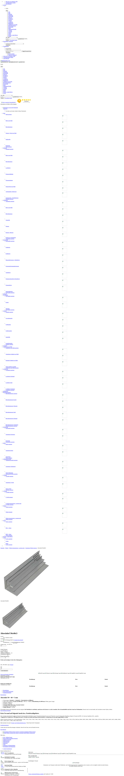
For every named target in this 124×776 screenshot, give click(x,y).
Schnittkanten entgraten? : (6, 654)
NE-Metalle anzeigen (10, 296)
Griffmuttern (8, 324)
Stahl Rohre (8, 456)
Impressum (5, 743)
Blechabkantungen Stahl (11, 412)
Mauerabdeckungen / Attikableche (13, 260)
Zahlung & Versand (7, 739)
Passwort (7, 51)
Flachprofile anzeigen (10, 428)
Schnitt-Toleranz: (4, 649)
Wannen (7, 226)
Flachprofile (10, 27)
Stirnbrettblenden (9, 291)
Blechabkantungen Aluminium (12, 424)
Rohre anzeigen (9, 444)
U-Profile (10, 31)
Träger (9, 34)
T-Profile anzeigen (9, 476)
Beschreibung (6, 690)
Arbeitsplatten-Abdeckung (11, 191)
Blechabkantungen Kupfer (11, 399)
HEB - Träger (8, 534)
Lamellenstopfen (9, 343)
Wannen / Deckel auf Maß (11, 133)
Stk (1, 668)
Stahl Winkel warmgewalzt (29, 733)
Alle (9, 11)
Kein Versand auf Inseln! (8, 691)
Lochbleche (10, 22)
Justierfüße (8, 337)
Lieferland (8, 43)
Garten (7, 541)
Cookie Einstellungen (7, 748)
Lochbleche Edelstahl (10, 376)
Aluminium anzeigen (10, 201)
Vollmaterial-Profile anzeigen (12, 460)
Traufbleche (8, 272)
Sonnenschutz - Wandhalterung (12, 197)
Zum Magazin (8, 3)
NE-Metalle (10, 18)
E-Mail (7, 49)
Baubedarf (8, 145)
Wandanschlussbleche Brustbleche (13, 278)
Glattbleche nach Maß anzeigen (12, 348)
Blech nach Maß (9, 120)
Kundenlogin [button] (6, 46)
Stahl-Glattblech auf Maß (11, 366)
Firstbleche (8, 247)
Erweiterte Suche (13, 40)
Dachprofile (10, 16)
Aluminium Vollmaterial (11, 466)
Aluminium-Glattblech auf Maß (12, 354)
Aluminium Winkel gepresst (30, 731)
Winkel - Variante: (4, 651)
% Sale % (10, 21)
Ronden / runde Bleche (13, 35)
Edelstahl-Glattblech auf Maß (12, 360)
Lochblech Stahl (9, 382)
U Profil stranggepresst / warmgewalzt (13, 503)
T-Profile (10, 30)
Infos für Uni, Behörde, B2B (11, 1)
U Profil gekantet (9, 497)
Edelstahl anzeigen (9, 149)
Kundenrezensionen (7, 692)
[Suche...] (21, 39)
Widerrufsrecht (6, 742)
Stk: (1, 666)
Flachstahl (8, 440)
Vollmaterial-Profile (12, 29)
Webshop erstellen (39, 774)
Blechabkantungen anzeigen (11, 393)
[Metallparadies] (5, 60)
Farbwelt (10, 17)
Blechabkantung (9, 126)
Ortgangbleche (9, 285)
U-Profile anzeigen (9, 492)
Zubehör (10, 20)
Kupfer (7, 302)
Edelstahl (10, 14)
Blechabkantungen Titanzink (11, 406)
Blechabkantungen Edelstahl (11, 418)
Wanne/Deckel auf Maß (10, 186)
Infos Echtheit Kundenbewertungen (10, 738)
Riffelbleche (10, 23)
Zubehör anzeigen (9, 312)
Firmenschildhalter (9, 174)
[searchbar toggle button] (21, 62)
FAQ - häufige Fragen (7, 737)
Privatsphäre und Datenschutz (9, 746)
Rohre (9, 28)
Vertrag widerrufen (32, 774)
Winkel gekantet (9, 512)
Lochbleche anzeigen (10, 370)
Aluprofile (8, 220)
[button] (8, 41)
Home (7, 543)
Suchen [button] (4, 5)
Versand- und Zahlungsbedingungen (18, 722)
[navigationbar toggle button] (4, 62)
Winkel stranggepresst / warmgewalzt (13, 518)
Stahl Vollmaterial (9, 472)
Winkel (9, 32)
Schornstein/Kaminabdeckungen (12, 266)
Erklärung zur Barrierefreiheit (9, 745)
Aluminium (10, 15)
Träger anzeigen (9, 521)
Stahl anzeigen (9, 114)
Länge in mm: (3, 644)
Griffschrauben (9, 330)
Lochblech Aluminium (10, 388)
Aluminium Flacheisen (10, 434)
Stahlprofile (8, 139)
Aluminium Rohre (9, 450)
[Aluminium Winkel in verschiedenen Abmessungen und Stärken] (15, 630)
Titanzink (7, 308)
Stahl (9, 13)
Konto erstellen (11, 53)
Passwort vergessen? (12, 55)
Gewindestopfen (9, 318)
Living (9, 36)
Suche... (26, 38)
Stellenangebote (6, 740)
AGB (4, 744)
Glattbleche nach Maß (12, 24)
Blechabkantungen (12, 25)
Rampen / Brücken (9, 232)
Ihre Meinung (3, 729)
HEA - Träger (8, 528)
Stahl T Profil (8, 488)
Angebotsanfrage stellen (11, 2)
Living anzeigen (9, 538)
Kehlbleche (8, 253)
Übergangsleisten (9, 180)
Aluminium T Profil (10, 482)
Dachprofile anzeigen (10, 241)
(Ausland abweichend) (18, 640)
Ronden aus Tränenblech (11, 237)
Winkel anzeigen (9, 507)
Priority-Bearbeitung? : (5, 656)
